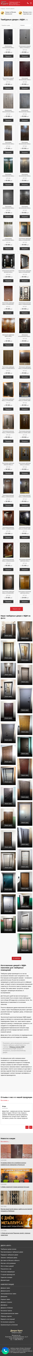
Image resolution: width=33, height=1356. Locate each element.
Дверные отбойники (7, 1308)
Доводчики (4, 1296)
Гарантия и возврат (6, 1277)
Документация (5, 1280)
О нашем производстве (8, 1274)
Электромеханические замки (9, 1313)
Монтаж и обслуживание (8, 1263)
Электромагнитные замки (8, 1293)
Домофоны (4, 1305)
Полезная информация (8, 1271)
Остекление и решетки (8, 1322)
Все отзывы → (5, 1100)
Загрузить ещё (16, 609)
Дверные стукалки (6, 1302)
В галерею (16, 958)
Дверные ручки (5, 1291)
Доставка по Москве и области (10, 1260)
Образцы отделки (6, 1316)
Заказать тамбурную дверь (9, 1257)
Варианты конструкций (8, 1319)
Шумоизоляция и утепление (9, 1325)
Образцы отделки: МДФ (17, 1047)
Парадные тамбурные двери (9, 1254)
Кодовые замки (5, 1299)
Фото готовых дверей (7, 1266)
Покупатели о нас (6, 1269)
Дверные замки (5, 1288)
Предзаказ (8, 56)
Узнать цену (8, 635)
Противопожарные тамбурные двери (12, 1252)
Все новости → (5, 1141)
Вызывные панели (6, 1310)
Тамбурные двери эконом (8, 1249)
